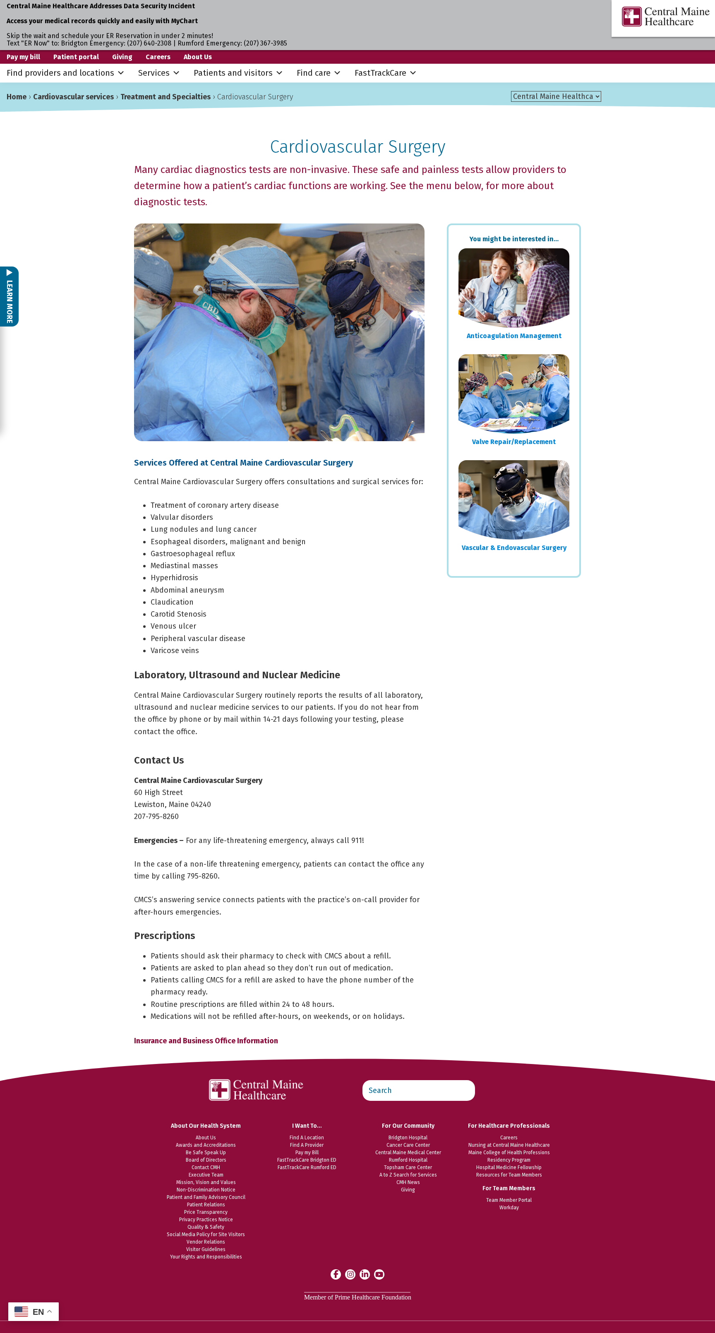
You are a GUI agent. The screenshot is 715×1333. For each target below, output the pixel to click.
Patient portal (76, 57)
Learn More (9, 301)
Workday (509, 1208)
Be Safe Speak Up (206, 1152)
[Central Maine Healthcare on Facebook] (336, 1274)
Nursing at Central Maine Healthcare (509, 1145)
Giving (122, 57)
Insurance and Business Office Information (206, 1040)
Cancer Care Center (408, 1145)
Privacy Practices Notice (206, 1220)
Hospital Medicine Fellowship (509, 1167)
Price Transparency (206, 1212)
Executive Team (206, 1175)
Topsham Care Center (408, 1167)
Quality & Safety (205, 1227)
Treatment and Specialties (165, 96)
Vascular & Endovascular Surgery (514, 548)
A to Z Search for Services (408, 1175)
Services (154, 73)
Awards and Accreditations (206, 1145)
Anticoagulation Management (514, 336)
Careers (158, 57)
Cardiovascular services (73, 96)
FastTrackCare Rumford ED (307, 1167)
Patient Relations (206, 1205)
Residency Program (508, 1160)
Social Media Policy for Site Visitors (206, 1234)
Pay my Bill (307, 1152)
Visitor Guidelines (206, 1249)
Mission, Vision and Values (206, 1182)
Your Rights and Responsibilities (206, 1257)
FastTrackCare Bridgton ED (306, 1160)
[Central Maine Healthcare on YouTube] (379, 1273)
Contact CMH (206, 1167)
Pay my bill (23, 57)
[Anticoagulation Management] (513, 288)
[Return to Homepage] (256, 1075)
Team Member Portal (509, 1200)
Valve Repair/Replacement (514, 442)
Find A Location (307, 1138)
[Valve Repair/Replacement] (513, 394)
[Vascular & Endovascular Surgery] (513, 500)
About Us (198, 57)
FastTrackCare (380, 73)
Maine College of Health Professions (509, 1152)
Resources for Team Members (509, 1175)
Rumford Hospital (408, 1160)
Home (16, 96)
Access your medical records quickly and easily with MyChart (102, 21)
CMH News (408, 1182)
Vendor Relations (206, 1242)
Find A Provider (307, 1145)
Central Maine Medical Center (408, 1152)
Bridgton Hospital (408, 1138)
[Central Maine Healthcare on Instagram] (350, 1274)
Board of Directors (206, 1160)
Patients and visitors (233, 73)
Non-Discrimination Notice (206, 1190)
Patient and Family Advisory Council (206, 1197)
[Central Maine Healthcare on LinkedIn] (365, 1274)
